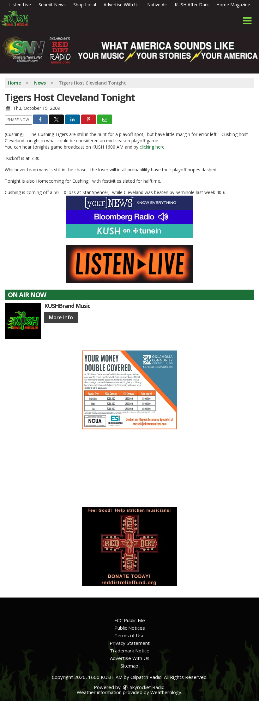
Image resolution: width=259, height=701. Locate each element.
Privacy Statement (130, 643)
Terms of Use (129, 635)
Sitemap (129, 666)
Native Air (157, 5)
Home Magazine (233, 5)
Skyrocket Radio (147, 687)
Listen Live (20, 5)
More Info (61, 317)
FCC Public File (129, 620)
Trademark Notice (129, 650)
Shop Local (84, 5)
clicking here (152, 147)
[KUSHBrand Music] (23, 321)
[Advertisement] (129, 389)
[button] (247, 21)
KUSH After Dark (192, 5)
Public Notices (129, 628)
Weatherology (165, 692)
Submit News (52, 5)
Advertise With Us (122, 5)
